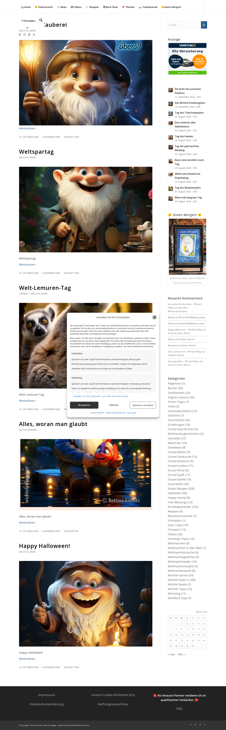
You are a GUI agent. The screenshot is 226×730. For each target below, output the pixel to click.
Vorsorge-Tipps (178, 539)
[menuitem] (26, 7)
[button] (154, 317)
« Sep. (172, 654)
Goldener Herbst (186, 339)
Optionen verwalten (142, 405)
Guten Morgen (28, 429)
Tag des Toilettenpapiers (189, 112)
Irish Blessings (177, 502)
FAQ (179, 708)
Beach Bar (174, 443)
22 (182, 640)
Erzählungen (176, 424)
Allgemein (174, 383)
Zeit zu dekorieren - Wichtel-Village (185, 351)
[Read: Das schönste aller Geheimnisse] (170, 123)
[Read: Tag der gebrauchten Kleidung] (170, 147)
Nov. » (182, 654)
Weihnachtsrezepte (181, 566)
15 (182, 635)
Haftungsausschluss (113, 704)
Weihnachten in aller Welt (185, 548)
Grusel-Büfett (177, 452)
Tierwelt (24, 293)
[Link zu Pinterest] (20, 34)
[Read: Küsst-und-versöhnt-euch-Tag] (170, 161)
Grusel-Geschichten (181, 429)
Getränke (174, 438)
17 (193, 635)
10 (193, 629)
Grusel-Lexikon (178, 466)
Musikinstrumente (180, 516)
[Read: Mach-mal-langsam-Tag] (170, 198)
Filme (171, 406)
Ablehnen (114, 405)
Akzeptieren (84, 405)
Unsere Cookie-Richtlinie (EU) (113, 695)
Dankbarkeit (176, 393)
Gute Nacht (175, 484)
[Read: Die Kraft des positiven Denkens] (170, 90)
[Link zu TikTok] (29, 34)
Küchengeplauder (179, 507)
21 (176, 640)
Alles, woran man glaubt (53, 424)
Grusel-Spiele (176, 479)
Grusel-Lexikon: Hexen (179, 333)
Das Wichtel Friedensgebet (190, 102)
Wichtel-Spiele (177, 584)
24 (193, 640)
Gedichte (174, 415)
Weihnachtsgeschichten (183, 434)
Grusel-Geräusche (179, 456)
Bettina (74, 136)
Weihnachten (176, 543)
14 (176, 635)
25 (199, 640)
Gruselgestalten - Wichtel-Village (183, 361)
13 (171, 635)
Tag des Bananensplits (188, 187)
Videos (172, 534)
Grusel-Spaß (176, 475)
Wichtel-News (27, 30)
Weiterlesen (27, 128)
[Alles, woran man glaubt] (85, 474)
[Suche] (40, 21)
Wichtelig (174, 593)
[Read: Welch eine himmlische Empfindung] (170, 175)
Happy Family (177, 497)
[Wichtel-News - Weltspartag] (85, 209)
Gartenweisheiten (179, 411)
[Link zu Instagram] (24, 34)
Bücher (172, 388)
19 (204, 635)
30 (187, 646)
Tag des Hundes (184, 136)
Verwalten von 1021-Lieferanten (87, 396)
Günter (73, 531)
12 (204, 629)
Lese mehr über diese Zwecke (115, 396)
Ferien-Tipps (176, 402)
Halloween (175, 493)
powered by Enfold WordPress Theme (73, 725)
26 (204, 640)
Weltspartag (36, 151)
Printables (175, 520)
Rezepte (173, 511)
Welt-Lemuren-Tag (45, 288)
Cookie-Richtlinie (97, 412)
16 (187, 635)
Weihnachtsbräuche (181, 552)
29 (182, 646)
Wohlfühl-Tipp (177, 598)
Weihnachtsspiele (179, 570)
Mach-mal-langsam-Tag (188, 197)
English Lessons (178, 397)
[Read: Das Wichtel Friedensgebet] (170, 104)
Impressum (131, 412)
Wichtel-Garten (178, 575)
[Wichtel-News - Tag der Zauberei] (85, 83)
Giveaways (175, 447)
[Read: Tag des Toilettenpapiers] (170, 113)
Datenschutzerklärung (115, 412)
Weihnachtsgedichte (181, 557)
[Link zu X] (34, 34)
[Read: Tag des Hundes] (170, 137)
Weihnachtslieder (179, 561)
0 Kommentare (51, 136)
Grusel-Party (176, 470)
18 (199, 635)
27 (171, 646)
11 (199, 629)
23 (187, 640)
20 (171, 640)
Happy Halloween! (44, 546)
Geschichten (176, 420)
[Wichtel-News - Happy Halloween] (85, 604)
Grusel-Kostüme (178, 461)
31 (193, 646)
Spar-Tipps (175, 525)
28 (176, 646)
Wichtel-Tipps (177, 589)
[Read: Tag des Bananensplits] (170, 188)
